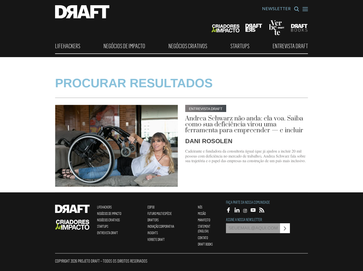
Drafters (153, 220)
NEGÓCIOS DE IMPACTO (124, 46)
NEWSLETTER (276, 9)
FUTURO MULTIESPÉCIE (159, 213)
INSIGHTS (152, 232)
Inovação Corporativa (160, 226)
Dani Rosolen (208, 140)
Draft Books (205, 244)
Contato (203, 237)
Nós (200, 207)
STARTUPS (239, 46)
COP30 (151, 207)
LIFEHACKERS (67, 46)
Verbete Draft (156, 239)
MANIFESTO (204, 220)
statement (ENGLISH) (204, 228)
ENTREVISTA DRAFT (290, 46)
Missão (202, 213)
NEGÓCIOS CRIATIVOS (187, 46)
